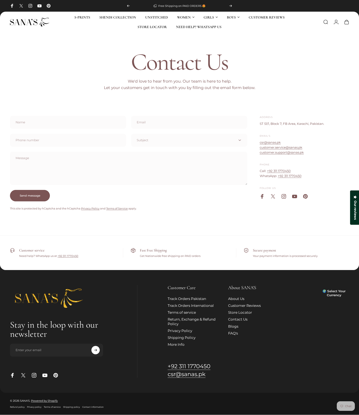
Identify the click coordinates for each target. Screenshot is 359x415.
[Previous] (128, 6)
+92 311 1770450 (279, 171)
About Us (236, 299)
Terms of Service (117, 208)
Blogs (233, 326)
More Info (176, 344)
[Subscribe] (95, 350)
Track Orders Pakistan (187, 299)
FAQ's (233, 333)
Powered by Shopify (44, 401)
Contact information (93, 407)
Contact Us (237, 319)
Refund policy (17, 407)
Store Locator (240, 312)
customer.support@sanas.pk (282, 152)
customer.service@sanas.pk (281, 147)
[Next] (230, 6)
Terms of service (182, 312)
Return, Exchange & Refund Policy (192, 321)
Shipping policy (71, 407)
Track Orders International (191, 306)
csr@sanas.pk (270, 142)
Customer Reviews (244, 306)
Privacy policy (34, 407)
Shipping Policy (181, 338)
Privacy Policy (90, 208)
